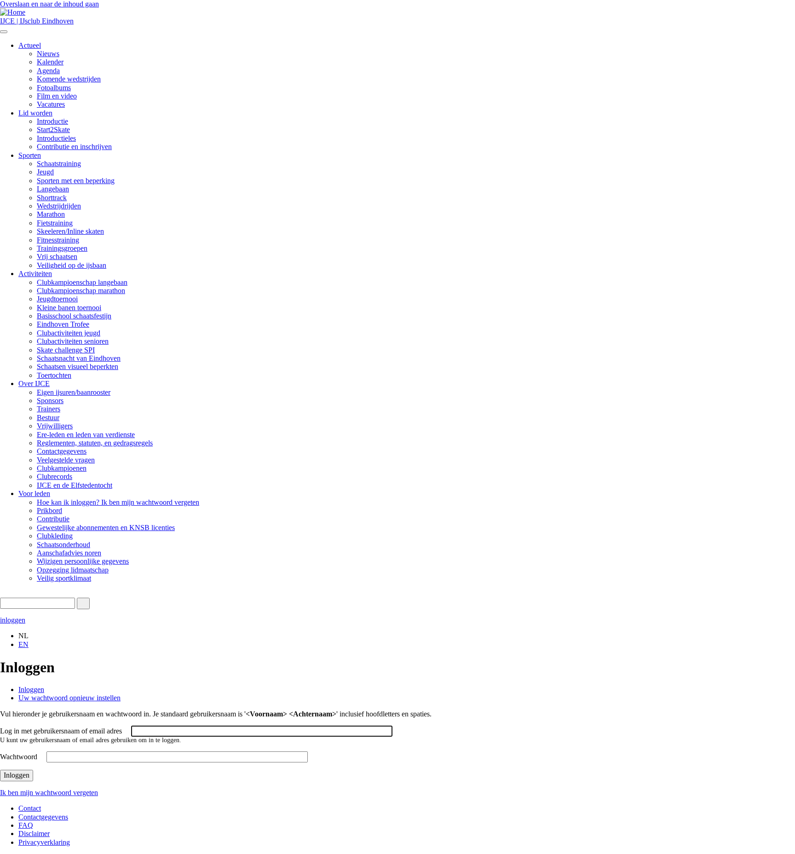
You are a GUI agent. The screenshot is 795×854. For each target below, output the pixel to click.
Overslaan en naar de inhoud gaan (49, 4)
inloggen (12, 620)
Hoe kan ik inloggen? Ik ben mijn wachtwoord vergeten (118, 502)
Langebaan (53, 189)
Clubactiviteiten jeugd (68, 333)
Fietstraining (55, 223)
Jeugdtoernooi (57, 299)
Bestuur (48, 417)
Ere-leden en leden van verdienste (86, 435)
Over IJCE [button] (34, 383)
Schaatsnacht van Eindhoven (79, 358)
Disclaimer (34, 833)
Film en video (57, 96)
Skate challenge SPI (66, 350)
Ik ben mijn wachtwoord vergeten (49, 792)
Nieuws (48, 54)
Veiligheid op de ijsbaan (71, 265)
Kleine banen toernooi (69, 308)
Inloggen (31, 689)
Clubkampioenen (61, 468)
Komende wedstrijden (69, 79)
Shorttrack (52, 198)
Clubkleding (55, 536)
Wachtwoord (18, 757)
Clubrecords (54, 476)
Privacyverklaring (44, 842)
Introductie (52, 121)
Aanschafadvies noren (69, 553)
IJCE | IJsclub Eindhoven (37, 21)
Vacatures (51, 104)
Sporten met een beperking (76, 181)
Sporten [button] (29, 155)
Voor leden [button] (34, 493)
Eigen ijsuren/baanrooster (73, 392)
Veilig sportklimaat (64, 578)
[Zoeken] (83, 603)
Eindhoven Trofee (63, 324)
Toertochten (54, 375)
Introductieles (56, 138)
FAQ (25, 825)
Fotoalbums (54, 88)
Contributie (53, 519)
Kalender (50, 62)
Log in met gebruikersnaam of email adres (61, 731)
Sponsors (50, 400)
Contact (29, 808)
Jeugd (45, 172)
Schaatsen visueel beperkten (77, 366)
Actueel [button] (29, 45)
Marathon (51, 214)
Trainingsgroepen (62, 248)
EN (23, 644)
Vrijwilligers (55, 426)
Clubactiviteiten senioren (73, 341)
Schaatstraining (59, 163)
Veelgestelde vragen (66, 460)
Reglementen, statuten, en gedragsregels (95, 443)
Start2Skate (53, 129)
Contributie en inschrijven (74, 146)
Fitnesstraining (58, 240)
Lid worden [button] (35, 113)
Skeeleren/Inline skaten (70, 231)
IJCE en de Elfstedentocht (74, 485)
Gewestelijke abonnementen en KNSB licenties (106, 527)
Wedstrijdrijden (59, 206)
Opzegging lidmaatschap (73, 570)
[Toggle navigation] (3, 31)
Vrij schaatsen (57, 256)
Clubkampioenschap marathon (81, 290)
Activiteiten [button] (35, 273)
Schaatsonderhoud (63, 544)
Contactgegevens (61, 451)
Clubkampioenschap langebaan (82, 282)
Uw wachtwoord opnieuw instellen (69, 698)
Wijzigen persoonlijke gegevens (83, 561)
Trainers (48, 409)
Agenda (48, 71)
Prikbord (49, 510)
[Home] (12, 12)
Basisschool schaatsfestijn (74, 316)
